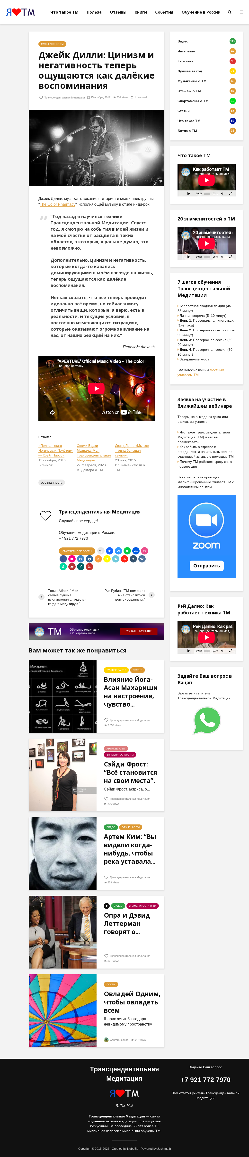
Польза (94, 12)
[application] (207, 180)
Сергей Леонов (118, 1039)
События (164, 12)
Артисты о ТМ (116, 748)
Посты (111, 984)
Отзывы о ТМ (131, 827)
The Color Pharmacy (57, 204)
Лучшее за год (116, 670)
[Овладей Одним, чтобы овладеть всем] (63, 1010)
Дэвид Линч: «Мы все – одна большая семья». (132, 450)
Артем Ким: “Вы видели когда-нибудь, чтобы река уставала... (130, 848)
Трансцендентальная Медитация (64, 97)
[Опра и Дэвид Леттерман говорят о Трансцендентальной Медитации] (63, 932)
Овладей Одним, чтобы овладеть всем (132, 1002)
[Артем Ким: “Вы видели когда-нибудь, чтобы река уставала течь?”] (63, 853)
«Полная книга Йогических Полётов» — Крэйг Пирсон (55, 450)
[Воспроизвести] (189, 193)
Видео (111, 827)
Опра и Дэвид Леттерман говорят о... (127, 923)
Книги (141, 12)
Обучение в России (201, 12)
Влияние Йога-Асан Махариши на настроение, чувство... (131, 691)
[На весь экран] (231, 193)
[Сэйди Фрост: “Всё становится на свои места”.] (63, 775)
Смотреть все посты (77, 551)
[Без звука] (222, 193)
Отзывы (118, 12)
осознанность (51, 482)
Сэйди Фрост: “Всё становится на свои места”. (130, 772)
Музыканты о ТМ (52, 44)
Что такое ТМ (64, 12)
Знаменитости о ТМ (120, 754)
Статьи (137, 670)
